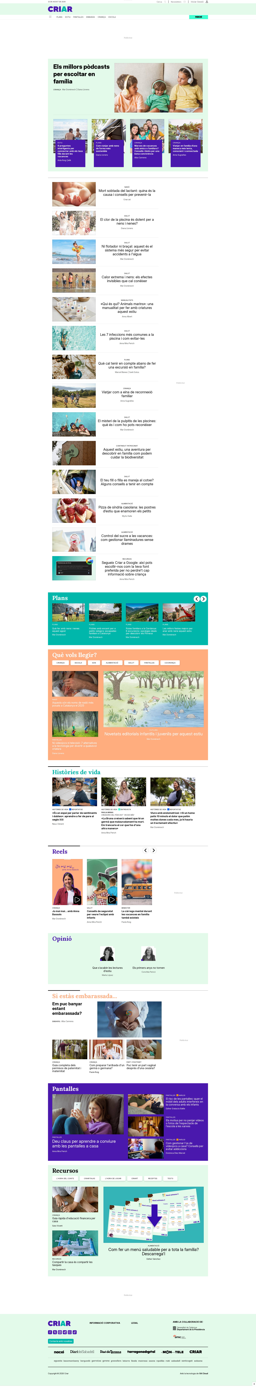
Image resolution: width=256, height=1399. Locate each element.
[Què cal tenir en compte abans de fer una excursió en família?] (74, 367)
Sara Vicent (57, 1226)
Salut (127, 215)
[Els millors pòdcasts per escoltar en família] (158, 88)
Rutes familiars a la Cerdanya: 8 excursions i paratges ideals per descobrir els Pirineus (141, 631)
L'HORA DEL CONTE (65, 1178)
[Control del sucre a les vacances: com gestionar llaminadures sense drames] (74, 539)
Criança (102, 17)
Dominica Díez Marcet (175, 1153)
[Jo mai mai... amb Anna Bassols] (67, 882)
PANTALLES (149, 663)
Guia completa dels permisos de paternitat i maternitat (66, 1068)
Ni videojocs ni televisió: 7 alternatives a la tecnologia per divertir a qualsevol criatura (74, 745)
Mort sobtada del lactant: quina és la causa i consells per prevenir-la (127, 192)
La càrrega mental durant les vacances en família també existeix (137, 914)
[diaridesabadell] (82, 1352)
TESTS (170, 1178)
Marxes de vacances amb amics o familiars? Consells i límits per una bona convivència (146, 149)
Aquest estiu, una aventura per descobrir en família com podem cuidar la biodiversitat (127, 453)
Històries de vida (76, 772)
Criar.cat (127, 199)
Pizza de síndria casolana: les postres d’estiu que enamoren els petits (127, 509)
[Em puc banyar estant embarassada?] (129, 1019)
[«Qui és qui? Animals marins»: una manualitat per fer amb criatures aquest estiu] (74, 309)
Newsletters (176, 2)
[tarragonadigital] (141, 1352)
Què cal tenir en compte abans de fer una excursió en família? (127, 365)
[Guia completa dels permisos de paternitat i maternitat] (69, 1049)
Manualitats (127, 300)
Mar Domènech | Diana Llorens (75, 89)
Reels (59, 851)
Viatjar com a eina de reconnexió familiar (127, 394)
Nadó (127, 187)
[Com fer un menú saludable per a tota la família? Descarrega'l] (153, 1215)
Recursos (127, 559)
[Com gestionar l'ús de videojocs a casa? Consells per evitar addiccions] (146, 1149)
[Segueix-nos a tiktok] (75, 1333)
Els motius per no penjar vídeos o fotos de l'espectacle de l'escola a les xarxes (185, 1123)
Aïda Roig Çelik (64, 160)
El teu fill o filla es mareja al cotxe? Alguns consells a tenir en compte (127, 482)
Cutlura (153, 730)
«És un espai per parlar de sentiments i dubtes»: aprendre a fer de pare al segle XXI (74, 816)
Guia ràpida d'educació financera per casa (73, 1220)
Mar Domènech (127, 259)
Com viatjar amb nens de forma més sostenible (107, 148)
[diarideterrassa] (110, 1352)
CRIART (134, 1178)
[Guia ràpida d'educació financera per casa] (75, 1199)
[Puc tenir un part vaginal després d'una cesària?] (144, 1049)
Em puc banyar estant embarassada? (67, 1008)
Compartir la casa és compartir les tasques (72, 1263)
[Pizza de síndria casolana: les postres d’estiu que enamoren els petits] (74, 510)
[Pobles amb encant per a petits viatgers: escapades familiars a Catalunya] (105, 612)
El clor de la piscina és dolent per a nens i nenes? (127, 221)
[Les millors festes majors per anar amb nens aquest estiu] (179, 612)
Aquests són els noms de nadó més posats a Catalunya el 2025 (72, 704)
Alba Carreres (140, 158)
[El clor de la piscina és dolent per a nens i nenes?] (74, 223)
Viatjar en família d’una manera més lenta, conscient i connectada (185, 148)
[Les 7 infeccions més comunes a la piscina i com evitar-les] (74, 338)
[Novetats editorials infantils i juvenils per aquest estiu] (153, 699)
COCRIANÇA (170, 663)
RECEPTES (152, 1178)
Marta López (107, 975)
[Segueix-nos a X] (55, 1333)
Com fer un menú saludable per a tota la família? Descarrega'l (153, 1251)
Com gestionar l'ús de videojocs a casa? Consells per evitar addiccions (184, 1146)
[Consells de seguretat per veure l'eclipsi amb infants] (102, 882)
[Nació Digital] (74, 10)
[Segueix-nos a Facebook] (50, 1333)
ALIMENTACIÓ (112, 663)
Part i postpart (134, 1062)
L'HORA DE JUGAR (113, 1178)
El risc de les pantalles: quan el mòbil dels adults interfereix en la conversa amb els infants (184, 1101)
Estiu (68, 17)
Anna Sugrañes (179, 155)
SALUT (131, 663)
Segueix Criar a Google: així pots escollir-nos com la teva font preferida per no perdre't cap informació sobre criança (127, 568)
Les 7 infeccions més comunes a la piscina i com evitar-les (127, 336)
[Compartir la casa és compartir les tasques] (75, 1243)
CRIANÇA (61, 663)
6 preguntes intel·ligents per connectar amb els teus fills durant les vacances (70, 151)
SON (94, 663)
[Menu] (50, 17)
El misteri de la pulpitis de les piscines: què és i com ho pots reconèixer (127, 423)
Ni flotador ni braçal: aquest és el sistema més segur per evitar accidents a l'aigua (127, 250)
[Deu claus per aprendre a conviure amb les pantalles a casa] (88, 1114)
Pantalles (78, 17)
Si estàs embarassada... (84, 996)
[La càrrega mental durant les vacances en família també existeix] (137, 882)
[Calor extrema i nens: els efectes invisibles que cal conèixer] (74, 280)
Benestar (126, 908)
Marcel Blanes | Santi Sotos (127, 372)
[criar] (195, 1352)
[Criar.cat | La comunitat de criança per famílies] (60, 9)
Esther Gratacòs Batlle (175, 1109)
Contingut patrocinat (127, 445)
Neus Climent (58, 824)
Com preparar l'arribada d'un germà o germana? (106, 1067)
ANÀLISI (182, 1095)
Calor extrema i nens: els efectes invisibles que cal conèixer (127, 279)
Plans (59, 17)
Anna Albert (127, 316)
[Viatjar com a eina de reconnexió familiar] (74, 395)
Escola (112, 17)
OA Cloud (203, 1373)
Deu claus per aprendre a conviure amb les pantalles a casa (84, 1143)
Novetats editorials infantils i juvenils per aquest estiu (154, 734)
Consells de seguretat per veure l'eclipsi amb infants (100, 914)
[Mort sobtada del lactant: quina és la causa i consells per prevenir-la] (74, 194)
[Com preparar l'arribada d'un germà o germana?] (107, 1049)
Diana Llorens (102, 155)
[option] (68, 621)
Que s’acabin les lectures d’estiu (107, 969)
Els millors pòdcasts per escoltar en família (81, 74)
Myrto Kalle (127, 516)
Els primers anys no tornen (149, 967)
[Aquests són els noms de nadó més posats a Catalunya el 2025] (75, 684)
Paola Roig (126, 922)
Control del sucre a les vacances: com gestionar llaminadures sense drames (127, 539)
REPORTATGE (77, 809)
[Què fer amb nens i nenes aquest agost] (68, 612)
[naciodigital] (59, 1352)
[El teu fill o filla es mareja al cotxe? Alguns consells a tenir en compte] (74, 482)
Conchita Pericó (149, 972)
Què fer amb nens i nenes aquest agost (65, 629)
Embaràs (90, 17)
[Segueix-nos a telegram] (65, 1333)
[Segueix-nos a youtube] (70, 1333)
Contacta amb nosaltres (60, 1341)
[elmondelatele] (172, 1352)
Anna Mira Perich (127, 343)
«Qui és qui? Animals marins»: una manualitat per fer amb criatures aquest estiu (127, 307)
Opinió (62, 938)
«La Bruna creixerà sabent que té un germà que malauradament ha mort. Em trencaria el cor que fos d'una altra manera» (122, 823)
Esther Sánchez (153, 1259)
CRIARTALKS (89, 1178)
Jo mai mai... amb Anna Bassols (65, 913)
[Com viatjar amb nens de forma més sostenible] (109, 136)
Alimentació (127, 503)
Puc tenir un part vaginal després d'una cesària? (141, 1067)
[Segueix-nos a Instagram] (60, 1333)
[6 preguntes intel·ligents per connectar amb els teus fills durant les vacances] (70, 136)
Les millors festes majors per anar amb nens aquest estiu (178, 629)
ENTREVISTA (126, 809)
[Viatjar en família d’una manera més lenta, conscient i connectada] (186, 136)
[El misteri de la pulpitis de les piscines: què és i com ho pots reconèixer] (74, 424)
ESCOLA (78, 663)
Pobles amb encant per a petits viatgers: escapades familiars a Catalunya (102, 631)
